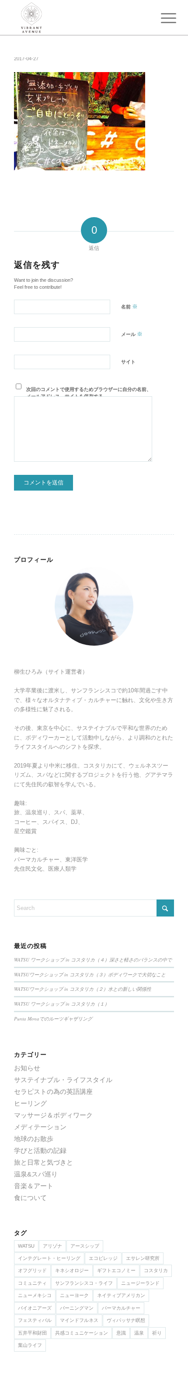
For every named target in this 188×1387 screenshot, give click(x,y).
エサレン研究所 (143, 1258)
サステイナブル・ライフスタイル (63, 1079)
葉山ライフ (30, 1345)
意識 (121, 1332)
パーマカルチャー (121, 1308)
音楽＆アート (33, 1186)
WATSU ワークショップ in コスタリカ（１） (61, 1003)
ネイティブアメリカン (121, 1295)
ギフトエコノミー (116, 1270)
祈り (157, 1332)
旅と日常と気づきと (43, 1162)
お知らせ (27, 1068)
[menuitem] (161, 18)
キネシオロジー (72, 1270)
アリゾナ (52, 1246)
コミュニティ (32, 1283)
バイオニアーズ (35, 1308)
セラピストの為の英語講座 (53, 1091)
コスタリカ (156, 1270)
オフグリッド (32, 1270)
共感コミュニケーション (81, 1332)
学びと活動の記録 (40, 1150)
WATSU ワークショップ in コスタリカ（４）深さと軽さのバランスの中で (93, 959)
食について (30, 1197)
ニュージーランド (140, 1283)
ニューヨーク (74, 1295)
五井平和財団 (32, 1332)
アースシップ (84, 1246)
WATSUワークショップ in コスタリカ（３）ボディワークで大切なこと (90, 974)
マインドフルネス (79, 1320)
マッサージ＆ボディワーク (53, 1115)
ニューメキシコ (35, 1295)
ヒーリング (30, 1103)
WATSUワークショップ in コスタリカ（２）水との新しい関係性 (82, 989)
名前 (129, 306)
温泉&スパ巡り (36, 1174)
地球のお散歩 (33, 1138)
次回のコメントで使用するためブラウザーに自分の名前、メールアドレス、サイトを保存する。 (88, 393)
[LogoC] (78, 17)
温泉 (139, 1332)
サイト (128, 361)
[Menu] (161, 18)
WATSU (26, 1246)
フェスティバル (35, 1320)
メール (132, 334)
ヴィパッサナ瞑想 (126, 1320)
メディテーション (40, 1127)
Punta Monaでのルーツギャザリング (53, 1018)
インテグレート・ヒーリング (49, 1258)
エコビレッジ (103, 1258)
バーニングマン (77, 1308)
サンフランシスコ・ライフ (84, 1283)
